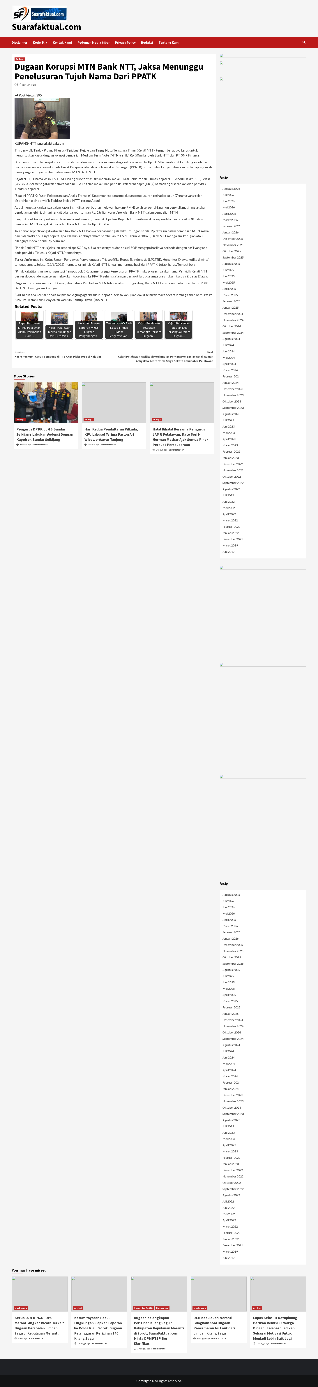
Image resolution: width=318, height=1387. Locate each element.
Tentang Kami (169, 42)
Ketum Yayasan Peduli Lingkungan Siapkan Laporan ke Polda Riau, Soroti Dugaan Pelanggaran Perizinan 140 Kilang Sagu (98, 1328)
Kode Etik (40, 42)
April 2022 (229, 514)
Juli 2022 (228, 495)
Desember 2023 (232, 389)
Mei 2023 (228, 432)
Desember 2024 (232, 313)
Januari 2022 (230, 533)
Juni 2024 (228, 351)
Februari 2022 (231, 526)
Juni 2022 (228, 501)
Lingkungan (21, 1308)
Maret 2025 (230, 295)
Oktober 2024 (231, 326)
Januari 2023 (230, 457)
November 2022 (232, 470)
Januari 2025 (230, 307)
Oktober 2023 (231, 401)
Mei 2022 (228, 507)
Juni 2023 (228, 426)
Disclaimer (19, 42)
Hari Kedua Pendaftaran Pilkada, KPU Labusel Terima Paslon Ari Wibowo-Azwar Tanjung (111, 434)
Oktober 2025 (231, 251)
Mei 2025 (228, 282)
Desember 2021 (232, 539)
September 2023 (233, 407)
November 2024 (232, 320)
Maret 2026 (230, 220)
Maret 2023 (230, 445)
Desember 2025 (232, 238)
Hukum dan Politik (143, 1308)
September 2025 (233, 257)
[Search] (304, 42)
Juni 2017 (228, 551)
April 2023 (229, 439)
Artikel (78, 1308)
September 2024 (233, 332)
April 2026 (229, 213)
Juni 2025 (228, 276)
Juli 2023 (228, 420)
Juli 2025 (228, 270)
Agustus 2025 (231, 263)
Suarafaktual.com (46, 26)
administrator (39, 444)
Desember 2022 (232, 464)
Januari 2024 (230, 382)
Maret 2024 (230, 370)
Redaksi (147, 42)
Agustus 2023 (231, 414)
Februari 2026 (231, 226)
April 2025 (229, 288)
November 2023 (232, 395)
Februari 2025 (231, 301)
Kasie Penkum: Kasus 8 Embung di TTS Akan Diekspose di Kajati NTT (60, 354)
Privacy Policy (125, 42)
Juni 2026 (228, 201)
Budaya (20, 59)
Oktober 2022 (231, 476)
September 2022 (233, 482)
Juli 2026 (228, 194)
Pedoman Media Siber (93, 42)
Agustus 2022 (231, 489)
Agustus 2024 (231, 338)
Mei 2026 (228, 207)
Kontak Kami (62, 42)
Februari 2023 (231, 451)
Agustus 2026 (231, 188)
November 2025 (232, 245)
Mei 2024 (228, 357)
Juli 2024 (228, 345)
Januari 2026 (230, 232)
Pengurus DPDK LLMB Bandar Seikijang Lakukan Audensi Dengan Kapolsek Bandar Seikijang (44, 434)
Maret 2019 (230, 545)
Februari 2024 (231, 376)
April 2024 (229, 363)
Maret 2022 (230, 520)
